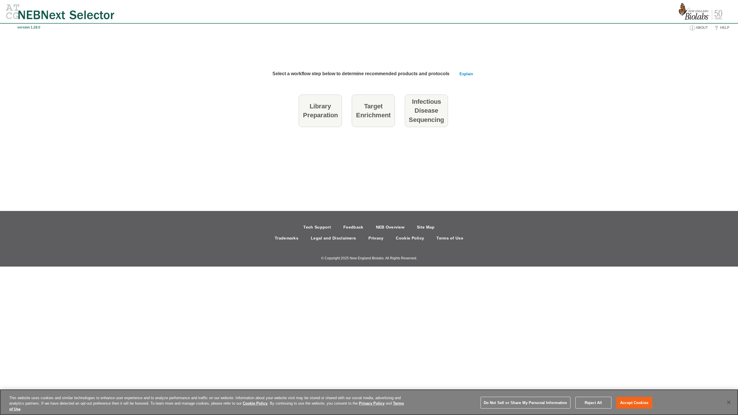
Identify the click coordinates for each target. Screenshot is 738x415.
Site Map (425, 227)
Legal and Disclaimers (333, 238)
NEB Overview (390, 227)
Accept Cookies (634, 402)
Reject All (593, 402)
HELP (724, 28)
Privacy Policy (372, 403)
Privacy (375, 238)
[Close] (728, 402)
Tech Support (317, 227)
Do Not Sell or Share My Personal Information (525, 402)
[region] (369, 402)
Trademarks (286, 238)
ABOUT (701, 28)
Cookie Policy (410, 238)
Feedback (353, 227)
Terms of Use (449, 238)
